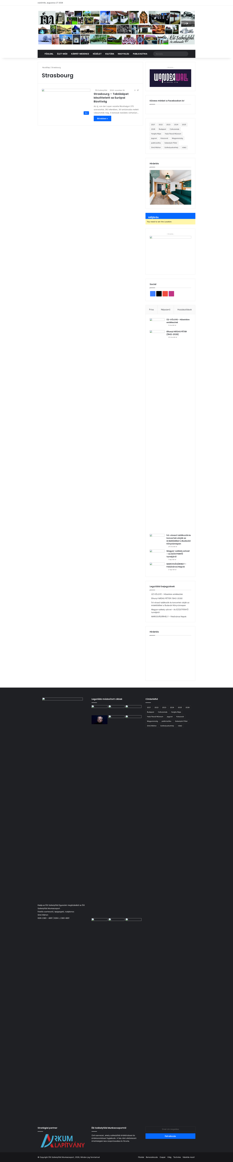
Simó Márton (156, 147)
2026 (153, 129)
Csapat (162, 1157)
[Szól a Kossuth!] (133, 1019)
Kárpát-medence (80, 54)
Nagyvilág (123, 54)
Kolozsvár (164, 138)
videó (184, 147)
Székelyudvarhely (171, 147)
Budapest (162, 129)
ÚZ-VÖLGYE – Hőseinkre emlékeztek (167, 594)
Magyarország (177, 138)
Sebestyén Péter (171, 143)
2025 (184, 125)
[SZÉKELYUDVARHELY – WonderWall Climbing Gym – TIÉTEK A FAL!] (133, 719)
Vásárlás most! (189, 1157)
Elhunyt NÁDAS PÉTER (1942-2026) (177, 333)
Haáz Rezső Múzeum (173, 134)
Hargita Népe (156, 134)
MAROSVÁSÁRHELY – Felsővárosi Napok (176, 565)
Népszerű (165, 309)
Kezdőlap (46, 67)
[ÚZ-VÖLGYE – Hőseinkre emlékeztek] (157, 323)
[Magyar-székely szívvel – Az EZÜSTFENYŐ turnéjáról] (157, 555)
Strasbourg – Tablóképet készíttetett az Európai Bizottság (111, 97)
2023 (168, 125)
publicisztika (156, 143)
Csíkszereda (174, 129)
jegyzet (154, 138)
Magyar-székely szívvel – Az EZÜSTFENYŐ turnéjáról (178, 554)
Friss (151, 309)
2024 (176, 125)
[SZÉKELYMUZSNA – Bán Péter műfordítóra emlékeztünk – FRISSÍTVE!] (116, 922)
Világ (169, 1157)
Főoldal (49, 54)
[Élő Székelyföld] (116, 27)
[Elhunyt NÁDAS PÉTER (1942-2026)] (157, 431)
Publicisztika (140, 54)
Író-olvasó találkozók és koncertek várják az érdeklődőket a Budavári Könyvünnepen (179, 539)
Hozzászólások (184, 309)
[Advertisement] (172, 657)
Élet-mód (62, 54)
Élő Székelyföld (101, 90)
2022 (161, 125)
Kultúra (109, 54)
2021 (153, 125)
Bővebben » (102, 118)
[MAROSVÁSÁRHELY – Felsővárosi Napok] (157, 568)
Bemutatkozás (152, 1157)
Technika (177, 1157)
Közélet (97, 54)
